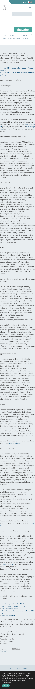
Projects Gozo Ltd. (8, 616)
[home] (23, 30)
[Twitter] (6, 651)
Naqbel (6, 685)
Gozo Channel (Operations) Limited (15, 606)
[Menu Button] (30, 8)
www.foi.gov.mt (9, 564)
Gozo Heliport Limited (10, 608)
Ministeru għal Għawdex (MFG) (13, 604)
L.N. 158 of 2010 (15, 443)
